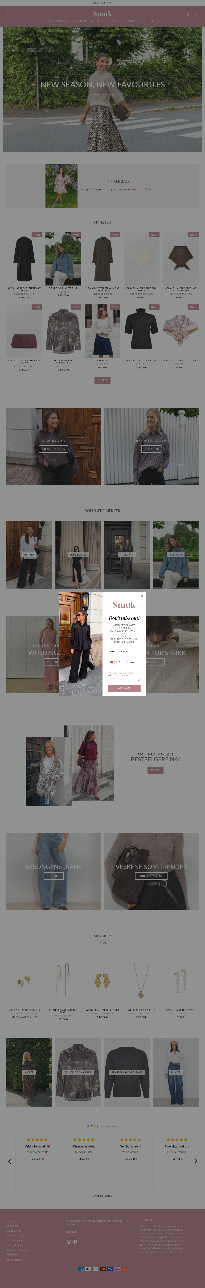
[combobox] (115, 662)
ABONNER (124, 688)
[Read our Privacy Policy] (139, 680)
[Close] (142, 596)
